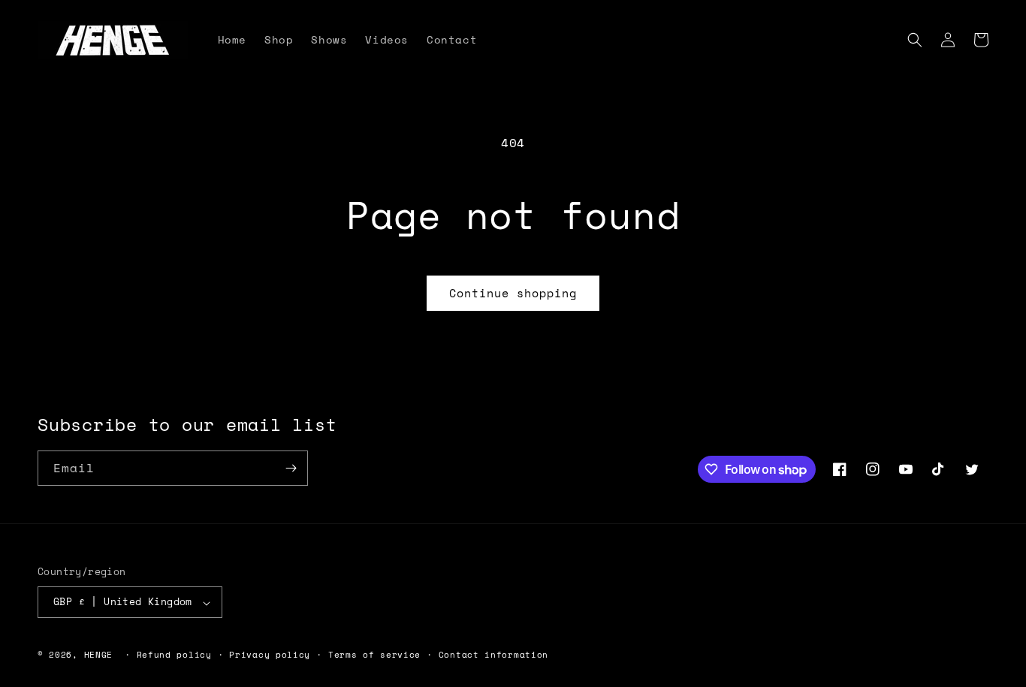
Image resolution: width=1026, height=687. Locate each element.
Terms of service (374, 655)
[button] (914, 39)
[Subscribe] (290, 468)
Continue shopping (513, 293)
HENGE (98, 655)
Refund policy (174, 655)
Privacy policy (269, 655)
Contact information (493, 655)
